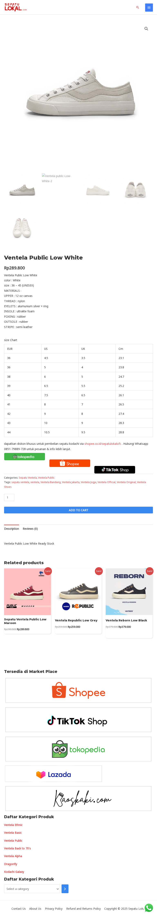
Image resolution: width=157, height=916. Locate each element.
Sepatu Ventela (28, 477)
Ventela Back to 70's (17, 848)
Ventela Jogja (88, 482)
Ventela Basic (13, 833)
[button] (146, 28)
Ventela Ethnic (13, 825)
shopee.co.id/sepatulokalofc (102, 444)
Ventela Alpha (13, 856)
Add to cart (78, 510)
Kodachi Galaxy (14, 872)
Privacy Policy (54, 908)
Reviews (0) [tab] (30, 529)
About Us (35, 908)
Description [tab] (11, 529)
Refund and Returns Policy (83, 908)
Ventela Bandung (50, 482)
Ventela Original (126, 482)
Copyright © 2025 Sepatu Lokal (125, 908)
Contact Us (18, 908)
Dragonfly (10, 864)
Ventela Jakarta (71, 482)
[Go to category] (65, 888)
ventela (34, 482)
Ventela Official (107, 482)
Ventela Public (46, 477)
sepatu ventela (20, 482)
